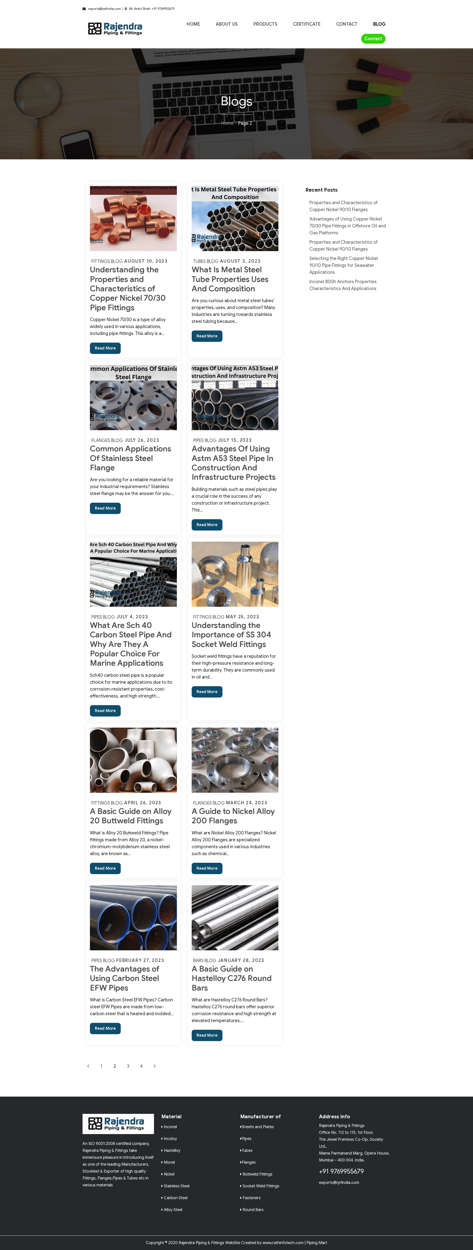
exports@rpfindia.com (339, 1182)
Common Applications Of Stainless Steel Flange (130, 458)
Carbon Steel (175, 1197)
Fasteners (251, 1197)
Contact (346, 24)
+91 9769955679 (341, 1171)
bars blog (204, 960)
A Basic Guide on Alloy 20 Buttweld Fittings (131, 816)
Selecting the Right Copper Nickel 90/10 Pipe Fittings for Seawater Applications (343, 265)
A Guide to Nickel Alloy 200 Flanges (233, 816)
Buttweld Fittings (257, 1174)
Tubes (247, 1150)
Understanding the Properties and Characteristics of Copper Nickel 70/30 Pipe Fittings (128, 288)
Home (193, 24)
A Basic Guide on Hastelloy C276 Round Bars (232, 978)
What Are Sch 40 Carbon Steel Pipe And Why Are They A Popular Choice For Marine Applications (131, 644)
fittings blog (107, 261)
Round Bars (253, 1209)
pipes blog (205, 440)
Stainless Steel (176, 1186)
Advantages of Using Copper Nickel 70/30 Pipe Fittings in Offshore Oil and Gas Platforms (347, 226)
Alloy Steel (172, 1209)
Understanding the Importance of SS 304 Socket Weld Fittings (231, 634)
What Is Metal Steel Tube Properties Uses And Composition (230, 279)
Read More (108, 350)
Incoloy (170, 1138)
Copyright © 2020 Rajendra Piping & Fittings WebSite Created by (204, 1242)
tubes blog (206, 261)
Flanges (249, 1162)
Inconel (170, 1126)
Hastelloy (171, 1150)
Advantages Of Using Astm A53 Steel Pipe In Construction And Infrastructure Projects (234, 463)
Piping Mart (316, 1242)
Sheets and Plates (258, 1126)
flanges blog (107, 440)
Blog (379, 24)
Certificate (307, 24)
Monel (169, 1162)
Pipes (247, 1138)
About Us (227, 24)
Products (265, 24)
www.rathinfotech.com (283, 1242)
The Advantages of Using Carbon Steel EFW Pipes (124, 978)
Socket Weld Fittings (260, 1186)
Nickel (168, 1174)
